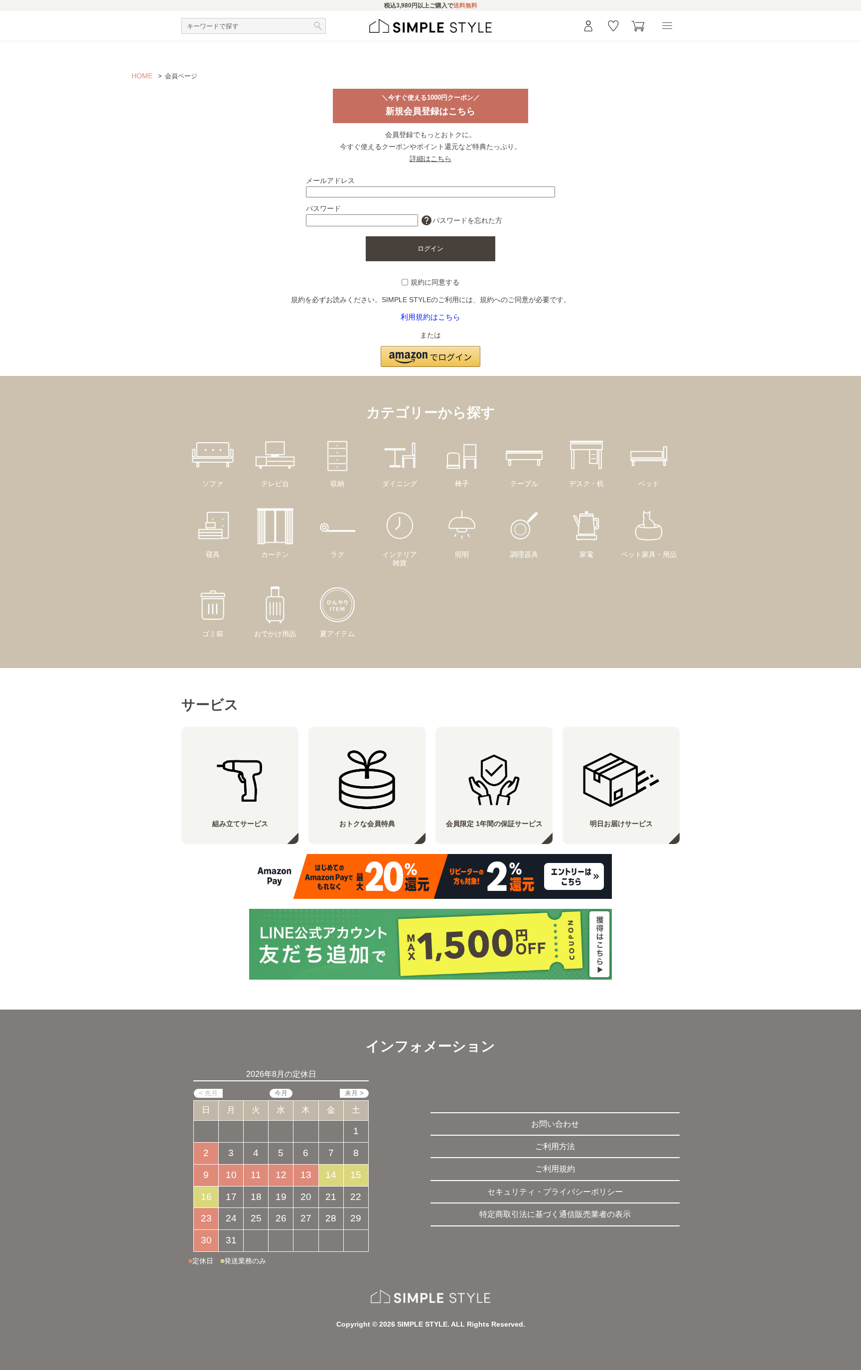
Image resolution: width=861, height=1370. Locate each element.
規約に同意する (435, 282)
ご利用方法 (555, 1146)
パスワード (323, 208)
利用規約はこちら (430, 317)
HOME (142, 76)
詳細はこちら (430, 159)
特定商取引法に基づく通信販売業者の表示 (555, 1214)
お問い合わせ (555, 1124)
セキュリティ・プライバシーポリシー (555, 1192)
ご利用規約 (555, 1169)
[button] (430, 351)
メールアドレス (330, 180)
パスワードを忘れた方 (461, 220)
